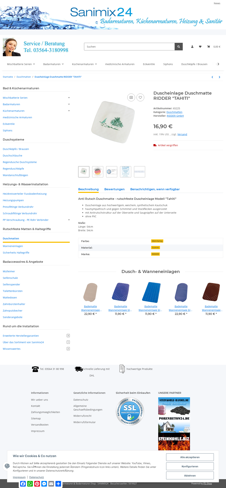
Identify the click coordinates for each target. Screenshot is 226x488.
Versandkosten (40, 424)
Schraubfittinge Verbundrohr (20, 213)
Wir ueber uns (39, 399)
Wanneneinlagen (13, 246)
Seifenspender (11, 284)
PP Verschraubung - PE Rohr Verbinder (26, 220)
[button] (192, 46)
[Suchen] (179, 46)
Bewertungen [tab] (114, 189)
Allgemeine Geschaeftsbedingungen (87, 407)
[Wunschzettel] (200, 46)
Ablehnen (190, 475)
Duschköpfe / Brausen (16, 149)
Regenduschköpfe (13, 168)
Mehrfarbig (157, 241)
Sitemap (36, 418)
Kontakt (35, 406)
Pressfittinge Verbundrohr (18, 206)
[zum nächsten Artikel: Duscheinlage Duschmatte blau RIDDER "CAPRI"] (219, 77)
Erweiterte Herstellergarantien (36, 335)
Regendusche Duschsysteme (20, 162)
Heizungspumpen (13, 200)
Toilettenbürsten (13, 291)
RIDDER (155, 254)
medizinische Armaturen (17, 117)
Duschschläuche (12, 155)
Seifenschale (10, 278)
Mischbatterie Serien (15, 97)
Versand (182, 134)
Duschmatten (174, 112)
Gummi (155, 247)
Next (217, 300)
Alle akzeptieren (190, 457)
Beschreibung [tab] (88, 189)
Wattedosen (10, 297)
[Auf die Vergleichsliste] (131, 97)
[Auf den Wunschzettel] (140, 97)
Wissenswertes (36, 348)
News (217, 3)
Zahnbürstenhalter (14, 304)
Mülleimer (9, 271)
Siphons (7, 130)
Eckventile (9, 124)
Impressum (37, 431)
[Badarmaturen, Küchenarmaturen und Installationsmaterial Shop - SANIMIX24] (38, 46)
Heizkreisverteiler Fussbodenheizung (25, 193)
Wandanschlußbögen (15, 175)
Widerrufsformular (84, 422)
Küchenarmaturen (14, 110)
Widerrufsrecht (82, 415)
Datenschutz (80, 399)
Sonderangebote (12, 317)
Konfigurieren (190, 466)
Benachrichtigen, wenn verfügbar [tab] (155, 189)
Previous (84, 300)
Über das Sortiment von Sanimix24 (36, 342)
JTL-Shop (207, 483)
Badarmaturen (11, 104)
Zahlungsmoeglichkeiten (45, 412)
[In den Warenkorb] (81, 89)
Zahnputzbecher (12, 310)
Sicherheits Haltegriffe (16, 252)
